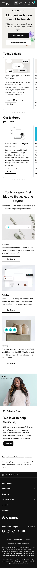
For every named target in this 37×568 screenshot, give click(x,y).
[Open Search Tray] (16, 3)
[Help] (25, 3)
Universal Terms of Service (20, 563)
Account (5, 505)
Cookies (27, 539)
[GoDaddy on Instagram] (8, 532)
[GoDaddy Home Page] (10, 517)
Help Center (6, 488)
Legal (9, 539)
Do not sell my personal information (18, 543)
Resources (5, 494)
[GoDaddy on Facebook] (3, 532)
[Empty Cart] (33, 3)
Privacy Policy (18, 539)
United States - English (10, 526)
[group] (18, 83)
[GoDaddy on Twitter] (18, 532)
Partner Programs (8, 499)
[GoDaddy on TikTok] (13, 532)
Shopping (5, 510)
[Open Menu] (2, 3)
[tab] (11, 112)
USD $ (30, 526)
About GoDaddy (7, 483)
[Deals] (20, 3)
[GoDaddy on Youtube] (23, 532)
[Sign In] (29, 3)
